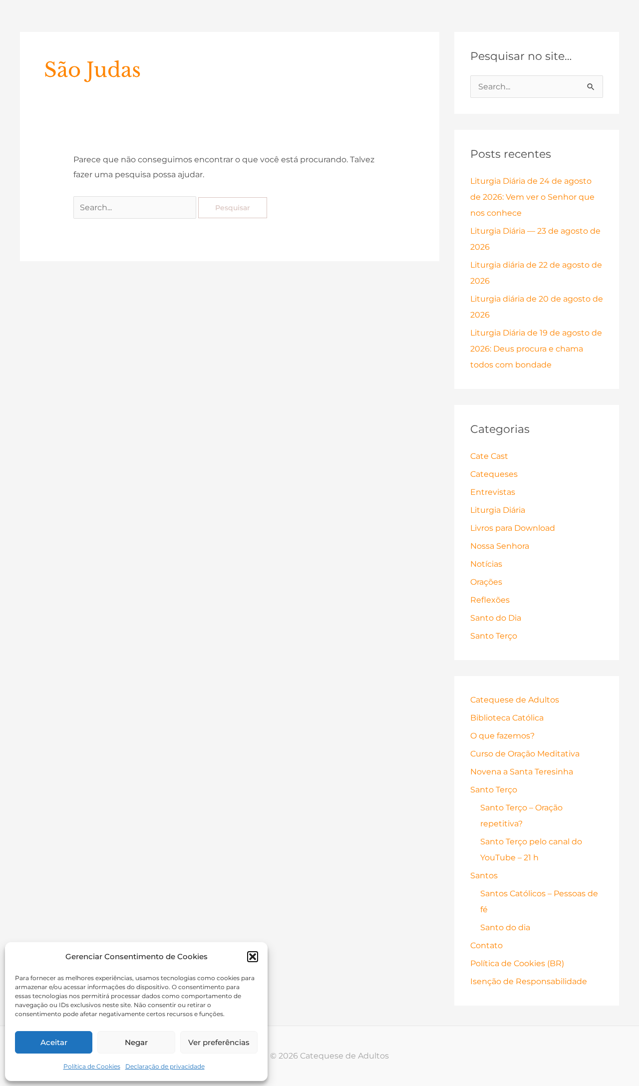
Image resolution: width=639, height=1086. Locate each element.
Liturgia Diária (497, 510)
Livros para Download (512, 528)
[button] (253, 957)
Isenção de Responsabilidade (528, 981)
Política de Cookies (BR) (517, 963)
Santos (484, 875)
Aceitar (53, 1042)
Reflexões (490, 600)
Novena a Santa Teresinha (521, 771)
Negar (136, 1042)
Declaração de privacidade (165, 1066)
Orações (486, 582)
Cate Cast (489, 456)
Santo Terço (493, 636)
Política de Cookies (91, 1066)
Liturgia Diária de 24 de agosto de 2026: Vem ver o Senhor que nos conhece (532, 197)
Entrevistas (492, 492)
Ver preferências (219, 1042)
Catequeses (494, 474)
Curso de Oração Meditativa (525, 753)
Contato (486, 945)
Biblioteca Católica (507, 718)
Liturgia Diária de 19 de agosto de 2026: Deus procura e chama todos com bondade (536, 348)
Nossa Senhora (499, 546)
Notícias (486, 564)
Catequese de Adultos (514, 700)
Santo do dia (505, 927)
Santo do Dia (495, 618)
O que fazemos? (502, 735)
